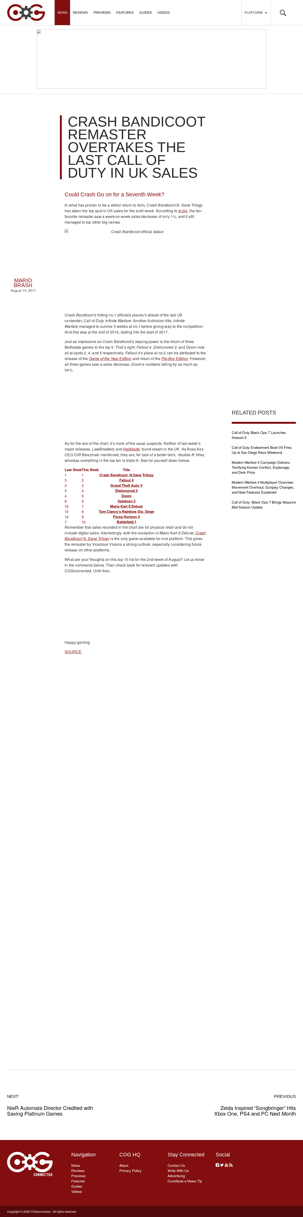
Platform (254, 12)
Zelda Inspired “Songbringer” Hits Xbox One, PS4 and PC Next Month (255, 1105)
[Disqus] (135, 856)
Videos (163, 12)
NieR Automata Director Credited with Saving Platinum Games (50, 1105)
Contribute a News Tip (185, 1180)
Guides (145, 12)
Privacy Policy (130, 1170)
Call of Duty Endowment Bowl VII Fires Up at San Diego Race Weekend (262, 450)
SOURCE (73, 651)
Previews (102, 12)
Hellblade (131, 449)
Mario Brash (23, 283)
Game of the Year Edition (110, 358)
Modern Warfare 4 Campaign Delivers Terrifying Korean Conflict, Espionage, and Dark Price (261, 467)
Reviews (80, 12)
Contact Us (176, 1165)
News (62, 12)
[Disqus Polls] (135, 733)
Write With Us (178, 1170)
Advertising (176, 1175)
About (123, 1165)
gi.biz (182, 210)
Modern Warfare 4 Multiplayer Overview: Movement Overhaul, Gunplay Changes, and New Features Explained (263, 487)
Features (125, 12)
